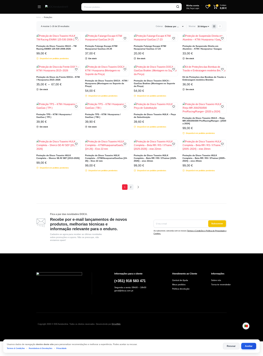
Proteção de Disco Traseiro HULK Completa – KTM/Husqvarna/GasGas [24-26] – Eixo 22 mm (106, 158)
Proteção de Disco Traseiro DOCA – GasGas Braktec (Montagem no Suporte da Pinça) (154, 83)
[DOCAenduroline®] (61, 7)
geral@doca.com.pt (123, 290)
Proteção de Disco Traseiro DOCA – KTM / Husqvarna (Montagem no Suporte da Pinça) (106, 83)
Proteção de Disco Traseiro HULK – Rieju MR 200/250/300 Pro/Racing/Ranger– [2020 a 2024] (204, 121)
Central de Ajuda (180, 280)
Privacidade (61, 348)
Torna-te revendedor (221, 284)
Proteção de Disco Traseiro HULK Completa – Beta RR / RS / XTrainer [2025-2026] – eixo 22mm (155, 158)
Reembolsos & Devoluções (40, 348)
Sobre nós (216, 280)
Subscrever (217, 223)
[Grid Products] (214, 26)
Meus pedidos (179, 284)
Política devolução (180, 289)
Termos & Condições (16, 348)
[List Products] (219, 26)
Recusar (231, 346)
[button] (76, 38)
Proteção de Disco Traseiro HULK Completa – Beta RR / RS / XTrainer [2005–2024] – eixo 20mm (204, 158)
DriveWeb (116, 324)
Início (38, 17)
